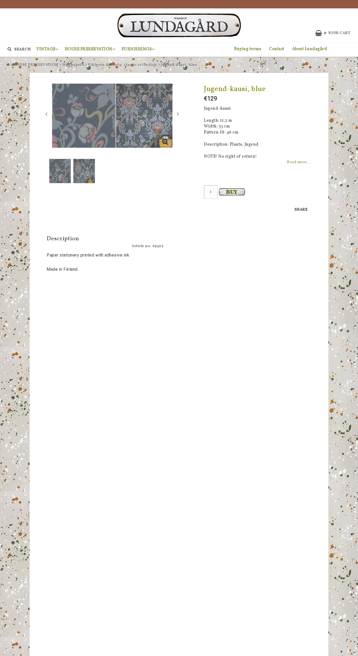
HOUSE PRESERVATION (88, 49)
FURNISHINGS (137, 49)
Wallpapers (73, 64)
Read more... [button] (298, 162)
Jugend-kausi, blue (179, 64)
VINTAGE (46, 49)
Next (178, 114)
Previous (46, 114)
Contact (276, 49)
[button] (165, 142)
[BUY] (232, 192)
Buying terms (247, 49)
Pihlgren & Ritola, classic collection (122, 64)
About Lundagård (309, 49)
